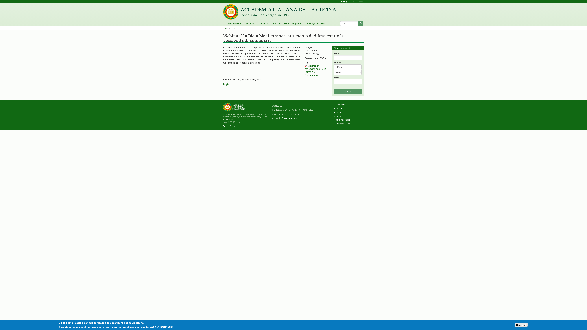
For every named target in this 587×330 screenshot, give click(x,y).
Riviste (276, 23)
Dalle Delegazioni (293, 23)
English (226, 84)
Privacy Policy (229, 126)
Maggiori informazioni (161, 326)
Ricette (264, 23)
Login (345, 1)
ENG (361, 1)
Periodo (337, 62)
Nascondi (521, 325)
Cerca (348, 91)
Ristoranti (250, 23)
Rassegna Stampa (316, 23)
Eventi (233, 28)
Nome (336, 53)
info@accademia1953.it (291, 118)
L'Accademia (232, 23)
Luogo (336, 77)
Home (226, 28)
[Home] (280, 12)
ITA (354, 1)
